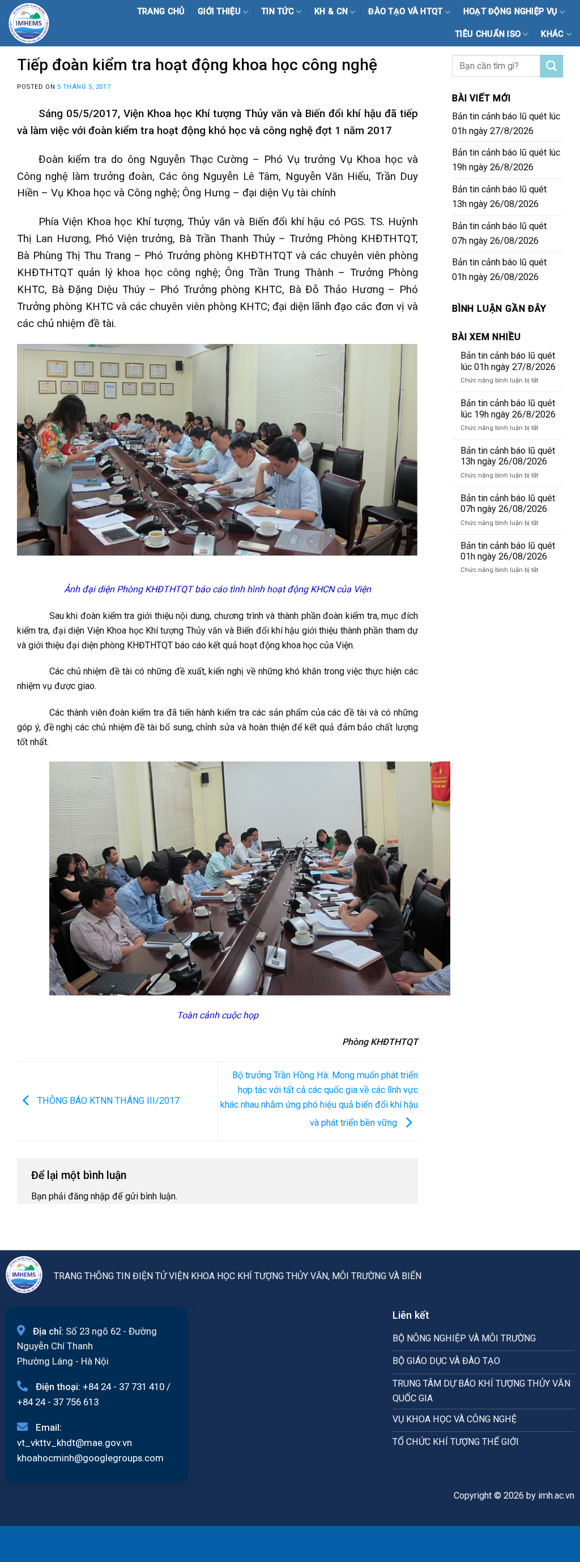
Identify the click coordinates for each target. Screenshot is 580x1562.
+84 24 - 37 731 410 (123, 1386)
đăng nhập (89, 1196)
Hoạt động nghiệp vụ (510, 11)
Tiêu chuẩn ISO (488, 34)
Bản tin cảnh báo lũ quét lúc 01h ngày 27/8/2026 (506, 123)
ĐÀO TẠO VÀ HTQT (405, 11)
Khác (552, 34)
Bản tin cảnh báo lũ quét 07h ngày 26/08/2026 (499, 233)
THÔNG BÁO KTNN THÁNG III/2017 (107, 1100)
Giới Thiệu (219, 11)
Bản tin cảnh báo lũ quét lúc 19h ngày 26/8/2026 (506, 160)
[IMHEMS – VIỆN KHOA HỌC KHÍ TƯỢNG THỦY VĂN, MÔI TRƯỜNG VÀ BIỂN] (36, 23)
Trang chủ (161, 11)
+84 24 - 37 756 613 (58, 1402)
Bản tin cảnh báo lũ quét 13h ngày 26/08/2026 (499, 196)
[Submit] (551, 66)
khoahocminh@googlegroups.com (90, 1458)
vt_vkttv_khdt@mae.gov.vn (74, 1442)
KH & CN (331, 11)
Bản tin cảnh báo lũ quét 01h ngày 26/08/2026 (499, 269)
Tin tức (277, 11)
